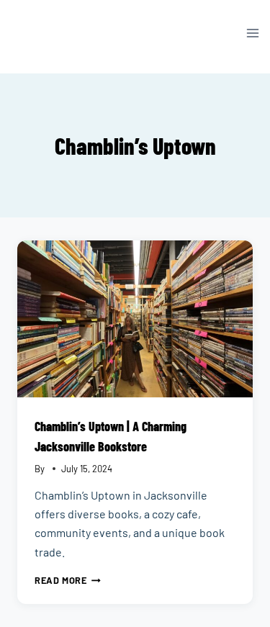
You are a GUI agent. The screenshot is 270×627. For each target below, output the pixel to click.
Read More (68, 580)
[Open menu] (252, 33)
